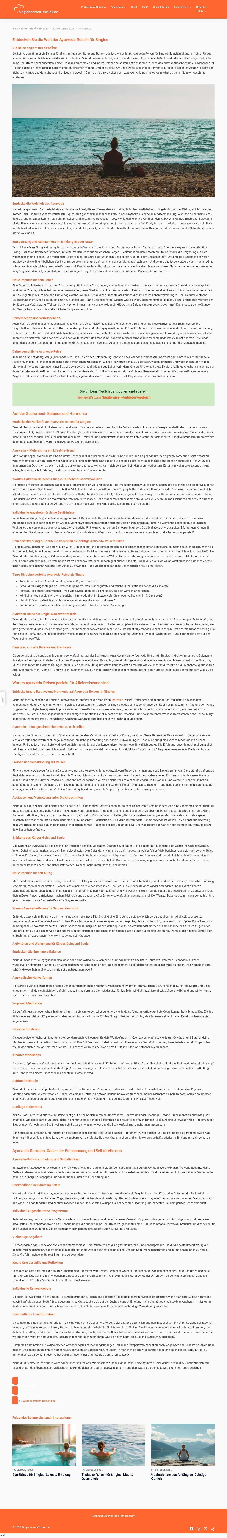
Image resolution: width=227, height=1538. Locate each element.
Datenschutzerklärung (105, 1516)
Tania (87, 28)
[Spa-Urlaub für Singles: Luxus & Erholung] (44, 1444)
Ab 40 (134, 7)
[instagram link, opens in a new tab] (198, 1527)
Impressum (128, 1516)
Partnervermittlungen (93, 7)
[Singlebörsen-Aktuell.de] (36, 9)
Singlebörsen (118, 7)
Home (16, 1400)
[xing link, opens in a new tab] (213, 1527)
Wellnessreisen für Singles (30, 28)
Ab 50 (145, 7)
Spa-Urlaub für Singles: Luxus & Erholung (41, 1475)
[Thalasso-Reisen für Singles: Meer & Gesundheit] (113, 1444)
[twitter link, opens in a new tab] (205, 1527)
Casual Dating (161, 7)
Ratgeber (201, 7)
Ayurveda (117, 700)
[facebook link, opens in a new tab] (191, 1527)
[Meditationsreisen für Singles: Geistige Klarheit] (183, 1444)
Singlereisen (181, 7)
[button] (113, 1385)
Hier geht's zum (114, 397)
